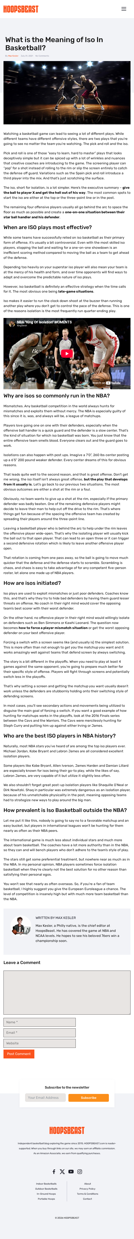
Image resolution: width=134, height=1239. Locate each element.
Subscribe (88, 1098)
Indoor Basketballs (46, 1183)
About (87, 1183)
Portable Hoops (46, 1198)
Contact (87, 1198)
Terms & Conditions (87, 1193)
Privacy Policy (87, 1188)
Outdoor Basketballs (46, 1188)
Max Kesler (13, 56)
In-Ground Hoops (46, 1193)
